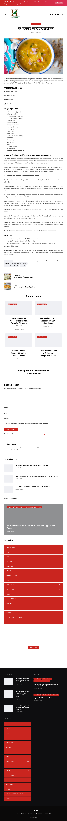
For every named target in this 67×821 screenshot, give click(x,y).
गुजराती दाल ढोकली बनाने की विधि (11, 265)
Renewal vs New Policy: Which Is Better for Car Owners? (32, 465)
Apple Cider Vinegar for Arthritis (44, 698)
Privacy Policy (48, 814)
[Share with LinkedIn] (58, 261)
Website (6, 418)
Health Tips (10, 507)
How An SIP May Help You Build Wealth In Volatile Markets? (33, 486)
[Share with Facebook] (54, 261)
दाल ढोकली (23, 265)
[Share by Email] (62, 261)
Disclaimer (39, 814)
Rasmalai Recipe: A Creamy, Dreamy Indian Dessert (48, 320)
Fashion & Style (33, 575)
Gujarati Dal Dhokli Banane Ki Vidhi (15, 263)
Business (33, 561)
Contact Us (31, 814)
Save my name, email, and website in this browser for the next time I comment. (27, 423)
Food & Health (36, 24)
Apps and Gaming (33, 547)
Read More (33, 647)
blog (33, 557)
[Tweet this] (56, 261)
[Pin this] (60, 261)
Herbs (33, 594)
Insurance (33, 603)
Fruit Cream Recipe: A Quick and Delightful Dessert (48, 353)
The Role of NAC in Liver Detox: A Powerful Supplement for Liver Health (37, 476)
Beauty (33, 552)
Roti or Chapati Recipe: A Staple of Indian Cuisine (18, 353)
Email (6, 413)
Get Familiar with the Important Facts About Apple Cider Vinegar (46, 685)
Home (16, 814)
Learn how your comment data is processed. (38, 434)
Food (33, 580)
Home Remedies (20, 507)
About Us (23, 814)
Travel (33, 622)
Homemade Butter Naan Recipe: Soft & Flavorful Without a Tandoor (19, 322)
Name (6, 407)
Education (33, 566)
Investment (33, 608)
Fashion (33, 570)
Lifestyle (33, 612)
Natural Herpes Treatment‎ (34, 507)
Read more (59, 2)
